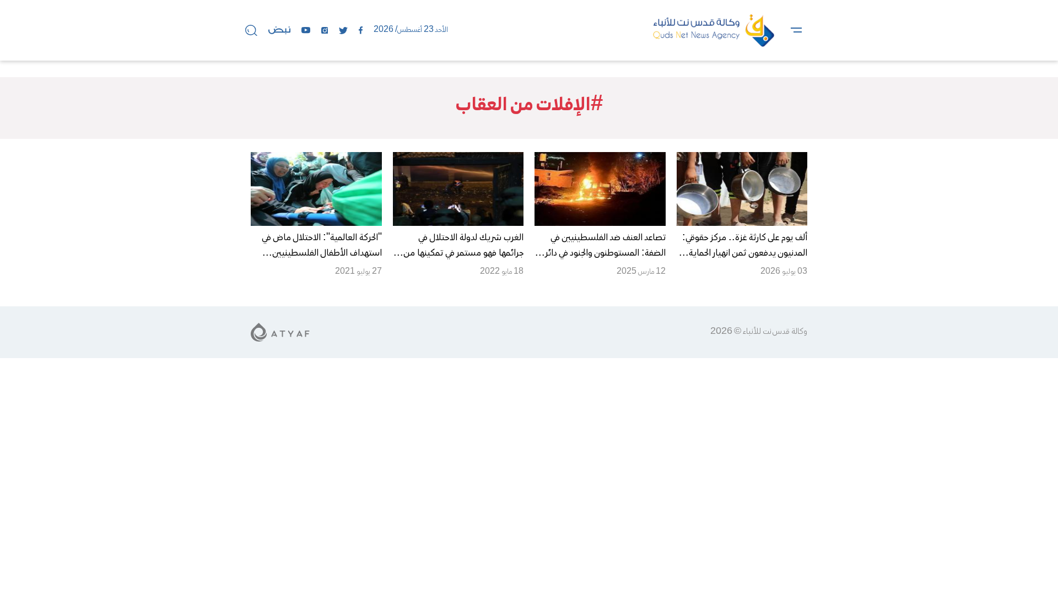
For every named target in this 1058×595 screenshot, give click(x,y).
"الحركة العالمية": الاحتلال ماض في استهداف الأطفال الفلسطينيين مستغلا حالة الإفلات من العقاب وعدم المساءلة (317, 261)
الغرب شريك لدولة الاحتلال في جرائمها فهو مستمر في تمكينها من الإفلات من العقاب (463, 253)
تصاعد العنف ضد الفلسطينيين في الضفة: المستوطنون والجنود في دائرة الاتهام (603, 253)
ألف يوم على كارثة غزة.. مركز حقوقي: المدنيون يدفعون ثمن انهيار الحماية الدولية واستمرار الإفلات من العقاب (744, 253)
